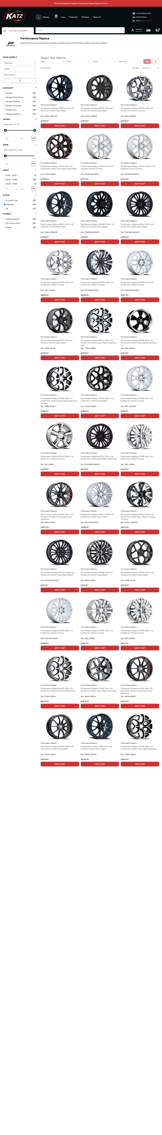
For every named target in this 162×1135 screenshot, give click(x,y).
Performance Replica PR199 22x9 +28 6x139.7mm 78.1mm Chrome (137, 399)
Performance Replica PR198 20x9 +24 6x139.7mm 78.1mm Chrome (137, 457)
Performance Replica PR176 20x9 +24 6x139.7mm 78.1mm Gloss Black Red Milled (59, 167)
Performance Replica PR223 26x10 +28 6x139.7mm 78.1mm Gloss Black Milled (57, 573)
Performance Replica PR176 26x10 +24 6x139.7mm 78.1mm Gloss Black (97, 399)
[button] (148, 30)
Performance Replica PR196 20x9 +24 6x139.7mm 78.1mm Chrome (97, 631)
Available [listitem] (10, 204)
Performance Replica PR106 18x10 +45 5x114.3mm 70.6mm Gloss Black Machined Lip (139, 342)
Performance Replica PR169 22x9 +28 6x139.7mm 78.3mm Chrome (137, 109)
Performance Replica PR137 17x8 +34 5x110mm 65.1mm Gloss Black (56, 341)
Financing (73, 17)
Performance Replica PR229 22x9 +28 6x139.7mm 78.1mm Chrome (137, 283)
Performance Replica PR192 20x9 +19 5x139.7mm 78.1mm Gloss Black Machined (98, 689)
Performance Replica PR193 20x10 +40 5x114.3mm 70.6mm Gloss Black (57, 747)
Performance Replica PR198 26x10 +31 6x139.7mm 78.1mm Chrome (137, 631)
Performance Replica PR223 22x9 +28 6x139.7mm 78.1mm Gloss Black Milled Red (99, 457)
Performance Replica (49, 105)
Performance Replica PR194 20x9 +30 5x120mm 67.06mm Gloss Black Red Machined (57, 516)
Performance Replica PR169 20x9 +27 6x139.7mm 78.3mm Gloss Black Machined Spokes (59, 400)
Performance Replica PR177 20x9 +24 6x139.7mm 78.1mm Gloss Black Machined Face (98, 342)
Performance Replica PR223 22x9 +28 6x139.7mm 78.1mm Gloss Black (137, 225)
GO (33, 138)
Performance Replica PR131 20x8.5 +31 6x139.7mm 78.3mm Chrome (57, 457)
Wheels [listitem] (9, 93)
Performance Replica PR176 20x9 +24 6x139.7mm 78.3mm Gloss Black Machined (139, 747)
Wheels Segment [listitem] (13, 114)
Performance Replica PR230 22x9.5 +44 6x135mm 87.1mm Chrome (138, 167)
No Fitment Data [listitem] (13, 223)
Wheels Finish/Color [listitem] (14, 97)
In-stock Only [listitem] (12, 200)
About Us (97, 17)
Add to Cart (60, 126)
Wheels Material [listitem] (13, 101)
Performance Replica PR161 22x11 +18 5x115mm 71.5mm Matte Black (96, 747)
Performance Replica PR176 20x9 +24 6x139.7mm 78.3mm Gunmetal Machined (58, 689)
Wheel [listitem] (8, 227)
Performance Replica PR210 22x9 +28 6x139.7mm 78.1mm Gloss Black (97, 109)
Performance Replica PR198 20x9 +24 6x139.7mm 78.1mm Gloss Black (97, 573)
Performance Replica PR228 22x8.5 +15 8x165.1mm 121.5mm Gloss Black (97, 225)
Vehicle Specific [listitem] (13, 219)
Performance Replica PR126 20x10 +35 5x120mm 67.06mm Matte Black (137, 573)
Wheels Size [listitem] (11, 110)
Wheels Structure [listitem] (13, 105)
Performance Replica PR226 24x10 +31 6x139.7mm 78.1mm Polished (97, 283)
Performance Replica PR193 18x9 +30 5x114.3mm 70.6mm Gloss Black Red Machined (137, 690)
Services (85, 17)
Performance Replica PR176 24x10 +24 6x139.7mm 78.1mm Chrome (57, 283)
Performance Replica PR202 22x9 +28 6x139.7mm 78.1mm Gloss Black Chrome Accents (138, 516)
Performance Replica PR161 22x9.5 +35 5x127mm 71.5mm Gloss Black (57, 109)
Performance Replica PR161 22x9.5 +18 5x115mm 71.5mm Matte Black (57, 225)
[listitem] (19, 175)
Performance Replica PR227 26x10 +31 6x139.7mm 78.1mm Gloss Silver (97, 515)
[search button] (121, 30)
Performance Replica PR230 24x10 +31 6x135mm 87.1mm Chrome (97, 167)
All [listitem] (7, 208)
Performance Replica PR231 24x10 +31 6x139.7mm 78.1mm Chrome (57, 631)
